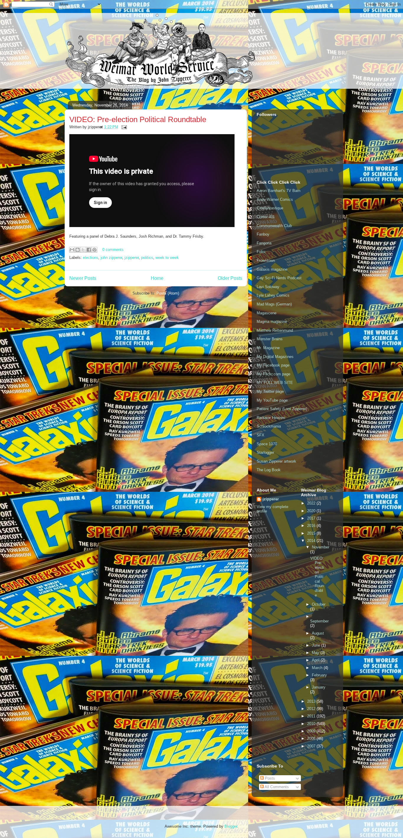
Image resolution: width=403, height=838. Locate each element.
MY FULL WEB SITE (275, 382)
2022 (312, 503)
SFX (260, 435)
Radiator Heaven (271, 417)
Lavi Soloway (268, 287)
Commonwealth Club (274, 226)
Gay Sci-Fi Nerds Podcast (279, 278)
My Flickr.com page (273, 374)
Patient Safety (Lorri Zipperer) (282, 409)
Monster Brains (270, 339)
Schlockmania (269, 426)
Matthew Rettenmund (275, 330)
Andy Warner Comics (275, 199)
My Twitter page (270, 391)
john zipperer (111, 257)
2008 (312, 738)
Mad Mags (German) (274, 304)
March (318, 668)
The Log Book (269, 470)
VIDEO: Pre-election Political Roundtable (137, 119)
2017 (312, 518)
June (316, 645)
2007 (312, 746)
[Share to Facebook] (89, 250)
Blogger (231, 826)
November (320, 547)
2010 (312, 724)
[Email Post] (123, 127)
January (318, 687)
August (318, 633)
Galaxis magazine (272, 269)
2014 (312, 540)
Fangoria (264, 243)
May (316, 652)
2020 (312, 511)
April (316, 660)
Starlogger (265, 452)
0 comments (113, 249)
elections (90, 257)
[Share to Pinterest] (94, 250)
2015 (312, 533)
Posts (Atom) (167, 293)
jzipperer (131, 257)
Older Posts (230, 278)
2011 (312, 716)
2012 (312, 708)
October (318, 604)
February (319, 675)
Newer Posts (82, 278)
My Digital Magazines (275, 356)
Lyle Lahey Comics (273, 295)
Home (157, 278)
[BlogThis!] (78, 250)
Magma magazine (272, 321)
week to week (167, 257)
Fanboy (263, 234)
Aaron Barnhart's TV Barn (278, 190)
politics (147, 257)
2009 (312, 731)
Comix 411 (266, 217)
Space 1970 (267, 444)
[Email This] (72, 250)
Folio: (261, 251)
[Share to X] (83, 250)
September (319, 621)
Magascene (266, 313)
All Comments (276, 787)
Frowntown (266, 260)
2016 (312, 525)
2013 (312, 701)
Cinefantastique (270, 208)
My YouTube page (272, 400)
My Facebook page (273, 365)
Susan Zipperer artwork (276, 461)
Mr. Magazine (268, 348)
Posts (269, 778)
